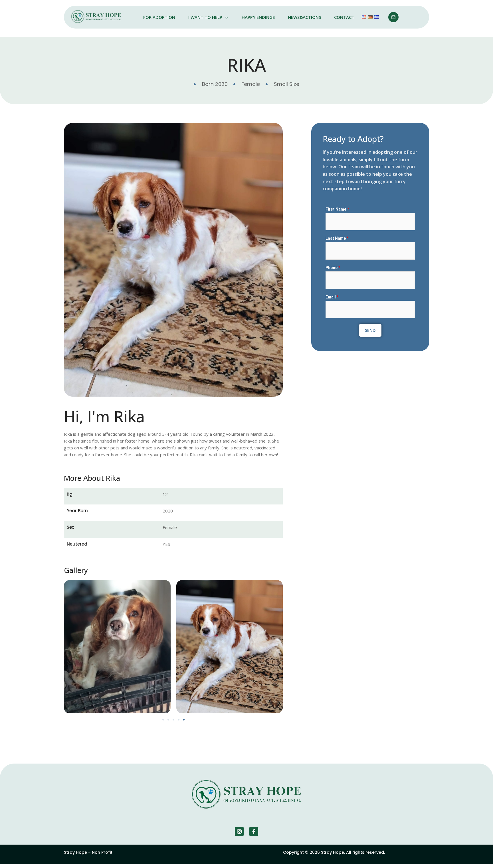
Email (332, 297)
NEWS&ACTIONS (304, 17)
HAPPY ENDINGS (258, 17)
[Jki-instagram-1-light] (239, 831)
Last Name (337, 238)
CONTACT (344, 17)
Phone (333, 267)
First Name (337, 209)
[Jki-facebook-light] (253, 831)
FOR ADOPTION (159, 17)
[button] (163, 719)
